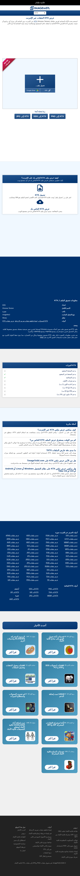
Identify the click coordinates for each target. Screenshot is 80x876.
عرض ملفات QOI (52, 559)
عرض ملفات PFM (32, 580)
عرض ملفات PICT (52, 539)
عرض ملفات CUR (13, 556)
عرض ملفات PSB (52, 552)
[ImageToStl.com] (40, 8)
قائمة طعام (40, 2)
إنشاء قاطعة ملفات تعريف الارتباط (26, 321)
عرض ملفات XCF (72, 556)
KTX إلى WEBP (52, 596)
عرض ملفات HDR (32, 535)
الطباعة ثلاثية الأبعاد (19, 837)
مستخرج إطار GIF (45, 856)
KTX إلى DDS (40, 116)
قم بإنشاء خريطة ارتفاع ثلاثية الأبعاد (40, 833)
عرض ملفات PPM (52, 549)
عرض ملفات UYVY (71, 539)
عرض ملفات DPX (13, 570)
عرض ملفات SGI (52, 570)
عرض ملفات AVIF (13, 542)
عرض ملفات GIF (13, 580)
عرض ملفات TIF (52, 580)
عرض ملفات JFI (33, 549)
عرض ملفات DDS (13, 563)
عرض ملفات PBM (32, 573)
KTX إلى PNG (57, 116)
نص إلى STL (47, 849)
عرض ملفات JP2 (32, 556)
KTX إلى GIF (34, 592)
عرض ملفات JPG (32, 563)
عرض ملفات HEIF (32, 542)
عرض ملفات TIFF (72, 535)
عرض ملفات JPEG (32, 559)
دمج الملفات (47, 853)
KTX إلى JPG (22, 116)
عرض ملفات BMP (13, 546)
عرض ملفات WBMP (71, 542)
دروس (23, 833)
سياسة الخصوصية (19, 844)
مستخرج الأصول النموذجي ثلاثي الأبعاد (41, 838)
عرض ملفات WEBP (71, 546)
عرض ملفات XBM (71, 552)
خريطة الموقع (20, 847)
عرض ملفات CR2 (13, 549)
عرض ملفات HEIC (32, 539)
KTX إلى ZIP (14, 592)
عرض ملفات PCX (32, 576)
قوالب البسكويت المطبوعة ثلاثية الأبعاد (67, 841)
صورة (4, 311)
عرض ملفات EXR (13, 573)
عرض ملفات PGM (52, 535)
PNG (42, 337)
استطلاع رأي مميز (19, 840)
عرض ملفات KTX (8, 321)
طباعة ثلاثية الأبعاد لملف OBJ (68, 831)
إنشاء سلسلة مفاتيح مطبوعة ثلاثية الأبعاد (66, 853)
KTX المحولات (43, 321)
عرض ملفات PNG (52, 542)
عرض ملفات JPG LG (31, 566)
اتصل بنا (22, 850)
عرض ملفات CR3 (13, 552)
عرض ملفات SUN (52, 573)
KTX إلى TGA (53, 592)
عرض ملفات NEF (32, 570)
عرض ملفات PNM (52, 546)
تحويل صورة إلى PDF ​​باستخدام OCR (67, 847)
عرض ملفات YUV (72, 566)
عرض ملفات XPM (71, 559)
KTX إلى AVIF (14, 599)
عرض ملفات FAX (13, 576)
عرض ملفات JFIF (32, 552)
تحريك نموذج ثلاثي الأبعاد (69, 857)
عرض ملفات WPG (71, 549)
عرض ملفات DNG (13, 566)
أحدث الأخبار (40, 625)
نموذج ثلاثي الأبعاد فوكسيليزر (42, 846)
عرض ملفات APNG (12, 535)
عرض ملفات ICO (32, 546)
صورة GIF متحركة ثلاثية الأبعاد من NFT (66, 836)
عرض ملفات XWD (71, 563)
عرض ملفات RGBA (51, 566)
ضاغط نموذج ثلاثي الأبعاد (43, 842)
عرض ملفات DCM (13, 559)
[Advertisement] (20, 40)
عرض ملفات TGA (52, 576)
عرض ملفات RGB (52, 563)
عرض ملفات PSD (52, 556)
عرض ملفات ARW (13, 539)
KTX (35, 21)
